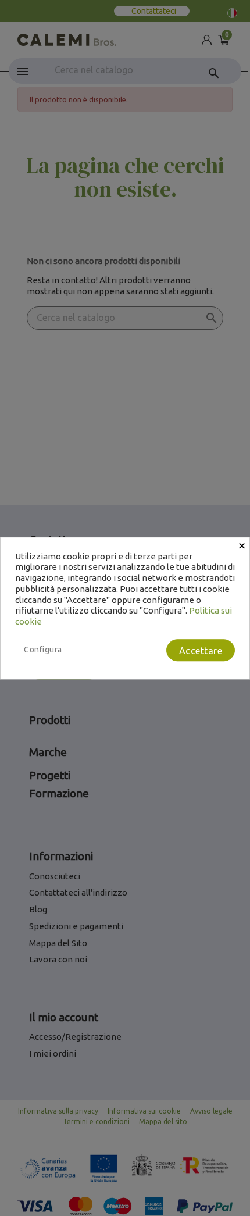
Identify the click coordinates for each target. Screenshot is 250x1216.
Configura (43, 649)
